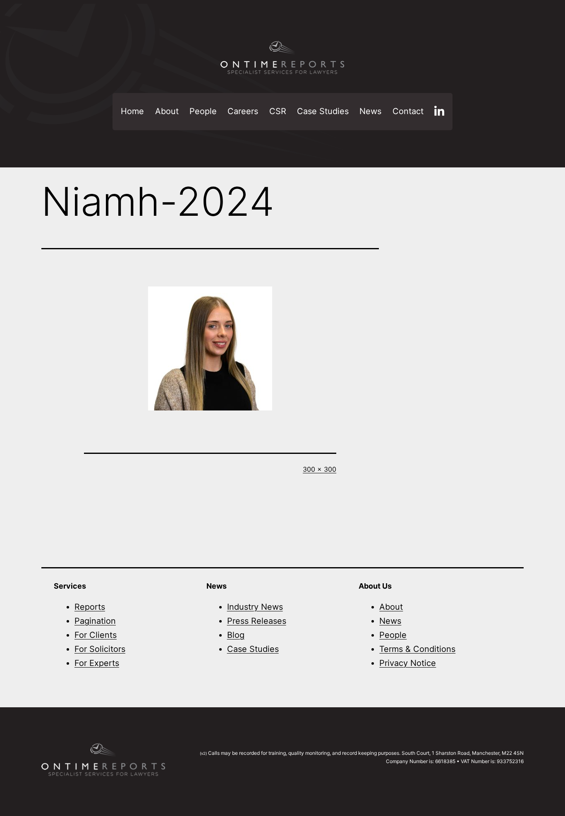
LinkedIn (439, 111)
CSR (277, 111)
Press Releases (256, 621)
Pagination (95, 621)
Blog (235, 635)
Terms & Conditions (417, 649)
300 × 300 (319, 469)
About (167, 111)
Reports (89, 607)
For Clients (95, 635)
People (203, 111)
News (370, 111)
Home (132, 111)
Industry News (255, 607)
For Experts (96, 663)
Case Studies (323, 111)
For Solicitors (99, 649)
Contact (408, 111)
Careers (242, 111)
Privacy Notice (407, 663)
